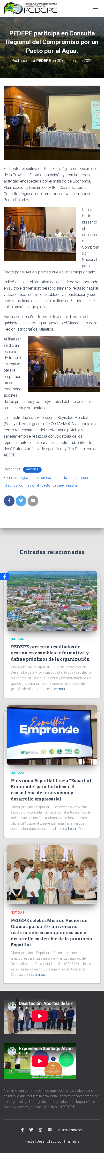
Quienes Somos (70, 1130)
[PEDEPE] (32, 8)
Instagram (40, 1130)
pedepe (58, 485)
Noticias (32, 469)
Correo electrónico (49, 1129)
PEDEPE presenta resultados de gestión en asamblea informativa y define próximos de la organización (50, 653)
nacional (32, 485)
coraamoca (78, 478)
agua (24, 478)
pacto (45, 485)
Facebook (22, 1130)
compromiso (40, 478)
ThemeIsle (71, 1141)
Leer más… (59, 689)
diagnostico (14, 485)
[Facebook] (4, 576)
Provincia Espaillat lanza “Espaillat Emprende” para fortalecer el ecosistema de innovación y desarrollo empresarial (51, 790)
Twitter (31, 1130)
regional (72, 485)
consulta (60, 478)
